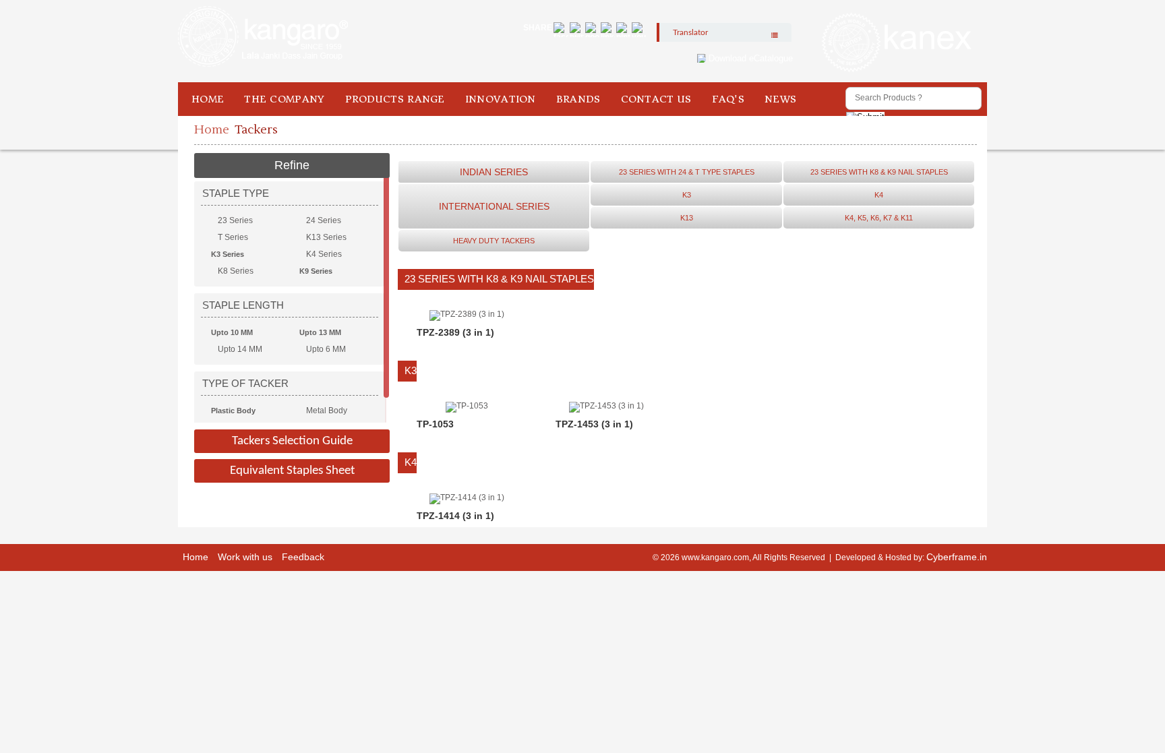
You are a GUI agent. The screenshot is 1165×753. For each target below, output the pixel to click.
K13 (686, 218)
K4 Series (324, 254)
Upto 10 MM (232, 332)
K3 (686, 195)
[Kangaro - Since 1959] (263, 37)
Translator (690, 32)
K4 (878, 195)
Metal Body (326, 410)
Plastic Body (233, 410)
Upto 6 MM (326, 349)
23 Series (235, 220)
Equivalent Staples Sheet (292, 470)
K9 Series (315, 271)
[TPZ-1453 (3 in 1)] (606, 406)
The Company (284, 99)
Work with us (245, 556)
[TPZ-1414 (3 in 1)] (466, 497)
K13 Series (326, 237)
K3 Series (227, 254)
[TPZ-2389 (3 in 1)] (466, 314)
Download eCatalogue (751, 58)
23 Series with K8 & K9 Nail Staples (879, 172)
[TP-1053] (467, 406)
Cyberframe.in (956, 556)
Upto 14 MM (240, 349)
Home (207, 99)
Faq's (728, 99)
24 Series (323, 220)
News (780, 99)
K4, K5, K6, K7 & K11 (879, 218)
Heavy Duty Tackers (494, 241)
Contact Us (656, 99)
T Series (233, 237)
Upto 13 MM (320, 332)
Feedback (303, 556)
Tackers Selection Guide (292, 441)
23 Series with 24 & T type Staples (686, 172)
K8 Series (235, 271)
